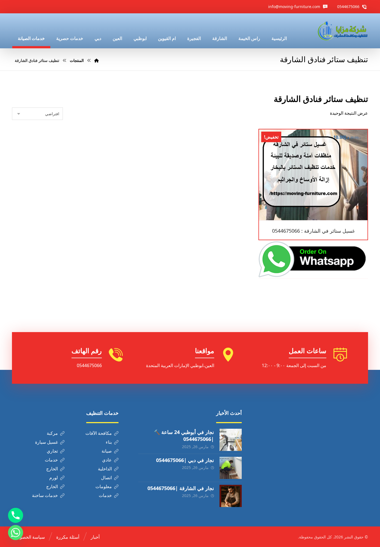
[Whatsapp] (15, 532)
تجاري (52, 451)
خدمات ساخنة (45, 495)
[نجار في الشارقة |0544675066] (230, 496)
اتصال (106, 478)
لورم (53, 478)
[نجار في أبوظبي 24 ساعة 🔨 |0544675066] (230, 440)
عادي (107, 460)
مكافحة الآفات (98, 433)
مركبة (52, 433)
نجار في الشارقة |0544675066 (180, 488)
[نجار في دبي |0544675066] (230, 468)
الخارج (52, 469)
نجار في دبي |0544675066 (185, 460)
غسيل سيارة (46, 442)
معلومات (103, 486)
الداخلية (105, 469)
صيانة (107, 451)
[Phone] (15, 515)
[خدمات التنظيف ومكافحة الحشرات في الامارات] (342, 31)
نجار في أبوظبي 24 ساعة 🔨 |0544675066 (184, 435)
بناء (109, 442)
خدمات (51, 460)
